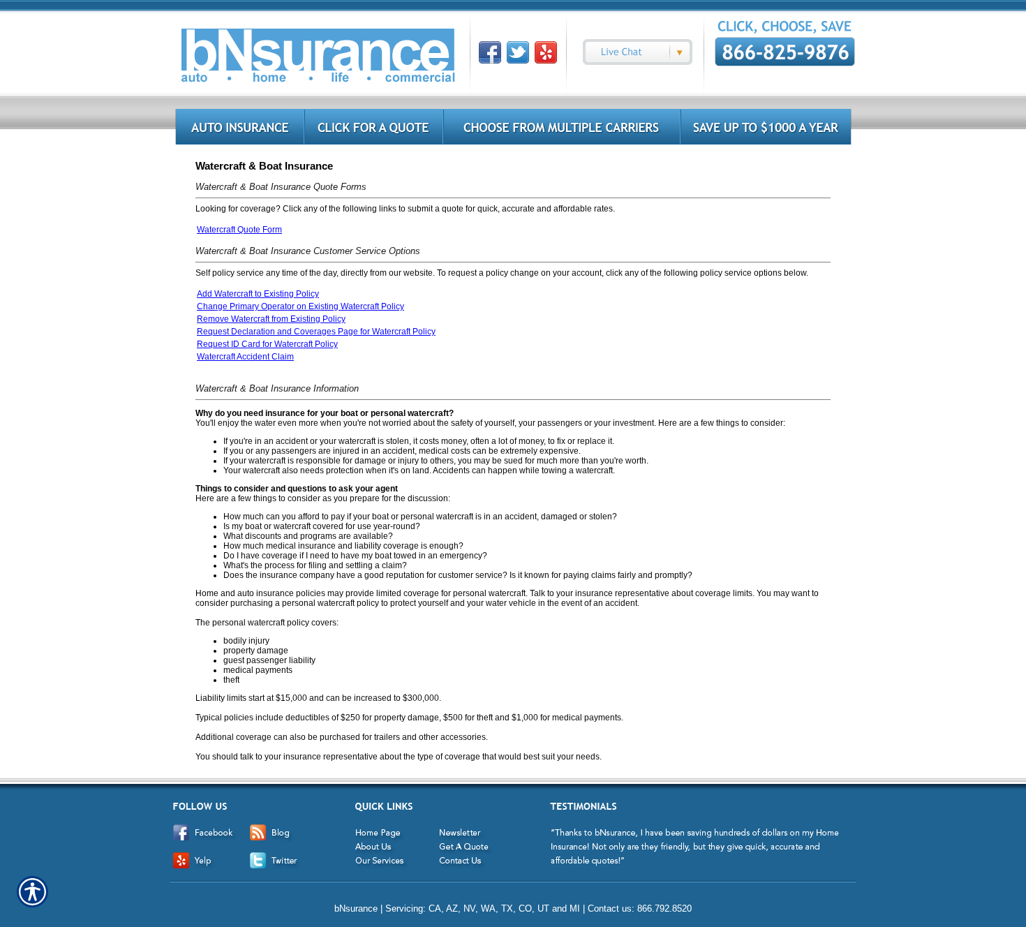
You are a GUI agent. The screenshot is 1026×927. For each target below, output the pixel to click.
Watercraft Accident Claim (245, 357)
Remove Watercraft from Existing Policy (271, 319)
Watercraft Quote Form (239, 230)
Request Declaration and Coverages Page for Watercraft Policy (316, 331)
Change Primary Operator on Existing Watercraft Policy (300, 306)
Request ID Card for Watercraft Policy (267, 344)
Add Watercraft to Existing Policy (258, 294)
